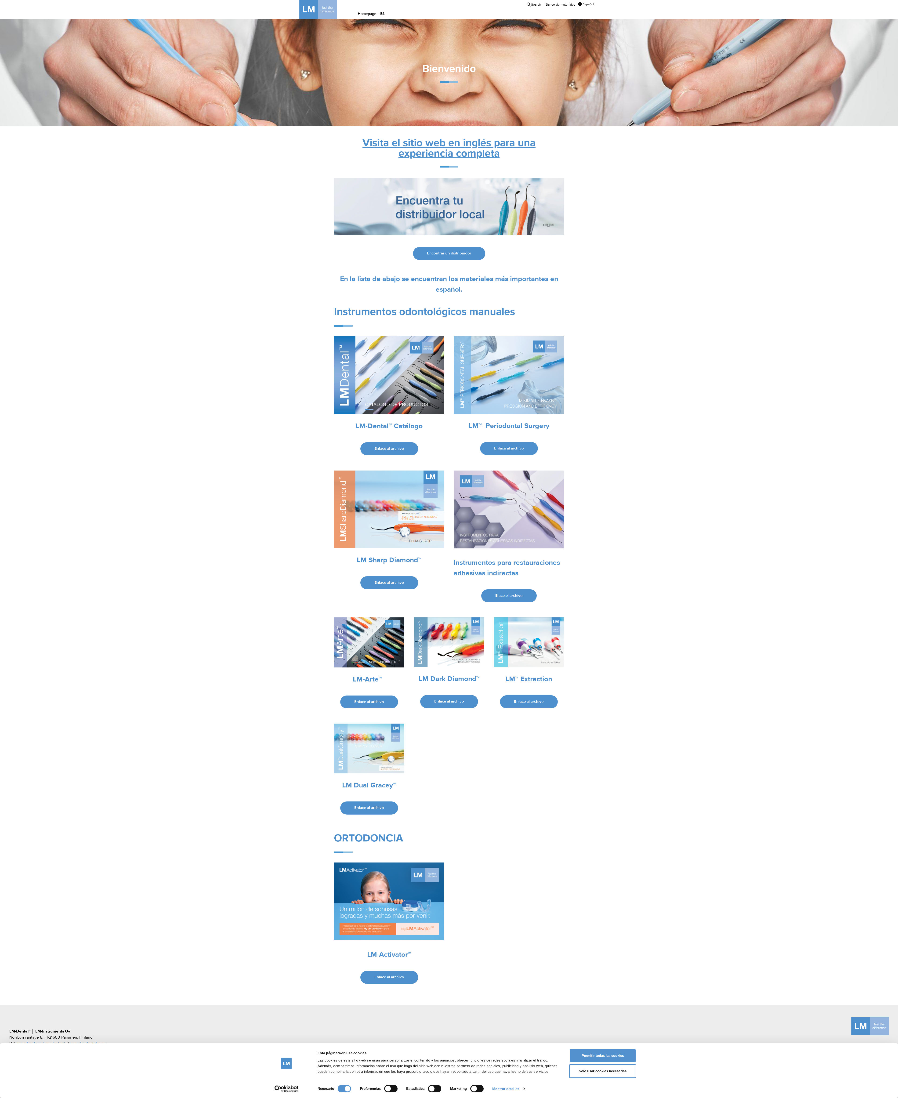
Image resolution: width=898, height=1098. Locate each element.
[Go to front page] (325, 9)
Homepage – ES (371, 14)
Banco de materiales (560, 4)
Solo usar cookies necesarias (602, 1071)
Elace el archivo (509, 596)
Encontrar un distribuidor (449, 253)
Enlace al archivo (389, 449)
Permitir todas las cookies (603, 1056)
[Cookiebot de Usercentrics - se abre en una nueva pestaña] (286, 1088)
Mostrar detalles (505, 1089)
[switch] (391, 1088)
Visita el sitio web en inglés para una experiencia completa (449, 148)
